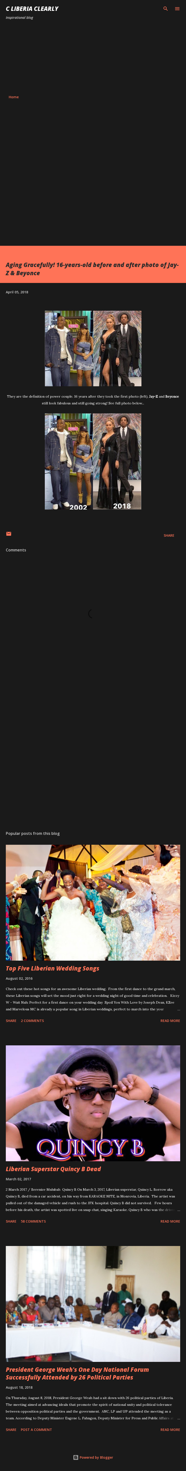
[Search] (166, 9)
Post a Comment (36, 1429)
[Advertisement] (93, 57)
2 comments (32, 1020)
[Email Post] (9, 535)
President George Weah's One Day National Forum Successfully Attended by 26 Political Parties (77, 1373)
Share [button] (169, 535)
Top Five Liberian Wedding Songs (52, 968)
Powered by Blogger (96, 1457)
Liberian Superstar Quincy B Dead (53, 1169)
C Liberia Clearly (32, 9)
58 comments (33, 1221)
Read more (170, 1020)
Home (14, 97)
